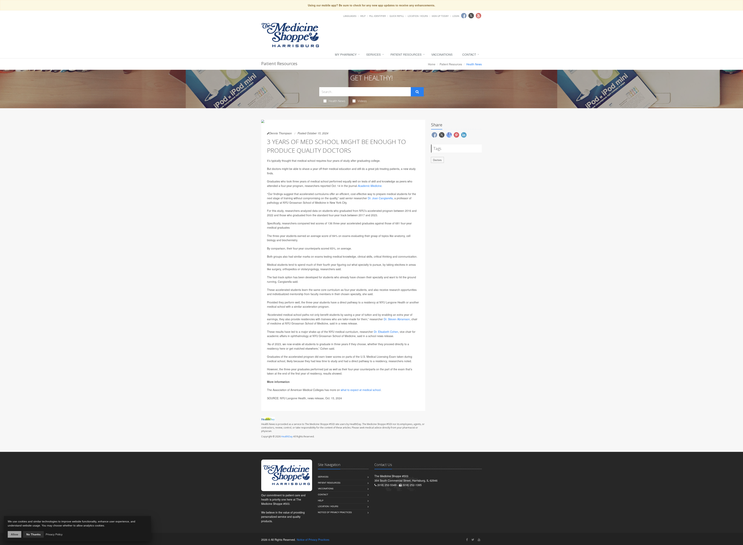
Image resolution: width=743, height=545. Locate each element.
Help (363, 15)
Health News (337, 101)
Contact (469, 54)
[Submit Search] (417, 91)
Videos (362, 101)
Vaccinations (442, 54)
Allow (14, 534)
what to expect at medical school (361, 390)
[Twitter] (472, 539)
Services (373, 54)
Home (431, 64)
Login (455, 15)
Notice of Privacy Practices (335, 512)
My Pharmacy (346, 54)
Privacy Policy (54, 534)
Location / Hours (418, 15)
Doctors (437, 160)
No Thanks (33, 534)
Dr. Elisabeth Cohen (386, 332)
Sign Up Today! (440, 15)
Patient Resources (406, 54)
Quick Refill (396, 15)
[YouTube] (479, 539)
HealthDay (287, 436)
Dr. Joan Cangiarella (380, 198)
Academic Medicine (370, 186)
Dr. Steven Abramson (397, 319)
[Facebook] (467, 539)
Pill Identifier (377, 15)
